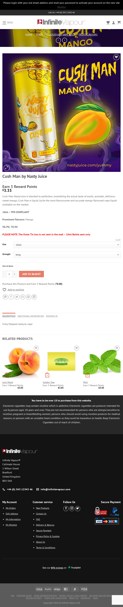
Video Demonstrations (45, 595)
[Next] (120, 369)
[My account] (113, 22)
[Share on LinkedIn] (34, 297)
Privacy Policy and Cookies (73, 595)
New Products (42, 508)
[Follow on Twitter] (77, 508)
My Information (13, 519)
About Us (40, 541)
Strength (6, 254)
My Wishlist (11, 524)
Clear (118, 240)
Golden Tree (48, 382)
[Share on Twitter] (17, 297)
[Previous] (2, 369)
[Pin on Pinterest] (28, 297)
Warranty (86, 598)
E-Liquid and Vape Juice (60, 34)
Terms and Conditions (55, 598)
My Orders (11, 508)
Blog (95, 598)
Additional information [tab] (31, 316)
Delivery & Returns (45, 524)
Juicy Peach (7, 382)
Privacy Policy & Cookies (48, 536)
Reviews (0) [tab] (52, 316)
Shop (39, 34)
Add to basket (31, 274)
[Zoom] (7, 168)
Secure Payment (43, 530)
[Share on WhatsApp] (5, 297)
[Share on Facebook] (11, 297)
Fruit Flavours (88, 34)
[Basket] (119, 22)
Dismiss (61, 7)
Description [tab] (8, 316)
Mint (85, 382)
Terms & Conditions (45, 547)
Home (29, 34)
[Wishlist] (108, 22)
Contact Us (41, 513)
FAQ (38, 519)
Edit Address (12, 513)
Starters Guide (24, 595)
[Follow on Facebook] (66, 508)
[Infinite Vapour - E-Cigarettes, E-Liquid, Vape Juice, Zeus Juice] (61, 22)
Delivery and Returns (100, 595)
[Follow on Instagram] (71, 508)
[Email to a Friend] (22, 297)
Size (4, 244)
